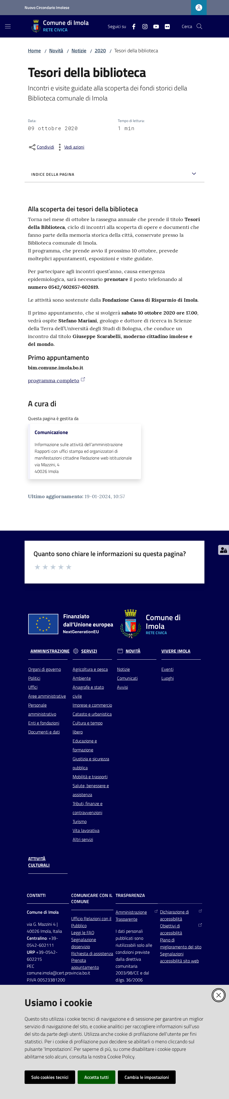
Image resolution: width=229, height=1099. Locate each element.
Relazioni (93, 918)
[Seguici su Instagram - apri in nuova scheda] (142, 26)
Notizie (78, 50)
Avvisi (122, 687)
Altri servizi (83, 839)
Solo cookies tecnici (49, 1077)
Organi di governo (44, 669)
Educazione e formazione (85, 745)
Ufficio (77, 918)
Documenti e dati (44, 731)
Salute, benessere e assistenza (91, 790)
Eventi (167, 669)
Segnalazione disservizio (83, 943)
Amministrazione (50, 651)
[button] (199, 26)
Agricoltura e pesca (90, 669)
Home (34, 50)
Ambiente (82, 678)
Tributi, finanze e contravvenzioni (87, 808)
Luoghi (167, 678)
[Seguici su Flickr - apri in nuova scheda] (165, 26)
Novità (56, 50)
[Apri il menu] (7, 26)
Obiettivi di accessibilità (171, 929)
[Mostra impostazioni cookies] (223, 550)
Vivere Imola (175, 651)
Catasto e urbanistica (92, 714)
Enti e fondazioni (43, 723)
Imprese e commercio (92, 705)
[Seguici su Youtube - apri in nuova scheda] (153, 26)
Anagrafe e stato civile (88, 691)
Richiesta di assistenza (92, 953)
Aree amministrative (47, 696)
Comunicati (127, 678)
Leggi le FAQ (82, 932)
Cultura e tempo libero (87, 727)
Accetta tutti (96, 1077)
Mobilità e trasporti (90, 776)
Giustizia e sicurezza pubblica (91, 763)
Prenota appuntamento (85, 964)
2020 (100, 50)
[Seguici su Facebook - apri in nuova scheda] (131, 26)
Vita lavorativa (86, 830)
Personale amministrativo (42, 709)
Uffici (32, 687)
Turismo (80, 821)
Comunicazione (51, 432)
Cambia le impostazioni (147, 1077)
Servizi (89, 651)
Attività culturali (39, 862)
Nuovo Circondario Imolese (47, 7)
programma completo (53, 380)
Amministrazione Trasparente (131, 915)
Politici (34, 678)
